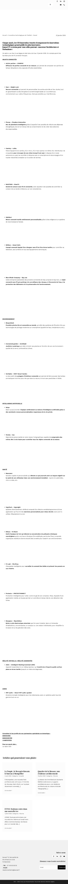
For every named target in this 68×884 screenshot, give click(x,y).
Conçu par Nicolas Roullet (27, 881)
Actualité (21, 776)
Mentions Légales (50, 881)
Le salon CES (6, 746)
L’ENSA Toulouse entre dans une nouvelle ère (16, 810)
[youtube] (60, 4)
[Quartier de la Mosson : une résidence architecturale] (50, 765)
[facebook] (57, 1)
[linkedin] (60, 1)
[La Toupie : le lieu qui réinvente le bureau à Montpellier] (17, 765)
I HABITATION (7, 740)
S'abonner (62, 867)
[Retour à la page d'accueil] (7, 4)
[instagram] (64, 1)
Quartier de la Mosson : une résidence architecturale (49, 772)
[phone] (64, 4)
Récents (55, 776)
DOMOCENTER (7, 738)
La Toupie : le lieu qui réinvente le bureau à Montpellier (17, 772)
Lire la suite (8, 790)
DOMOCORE (6, 736)
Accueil (4, 35)
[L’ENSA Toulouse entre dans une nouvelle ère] (17, 802)
